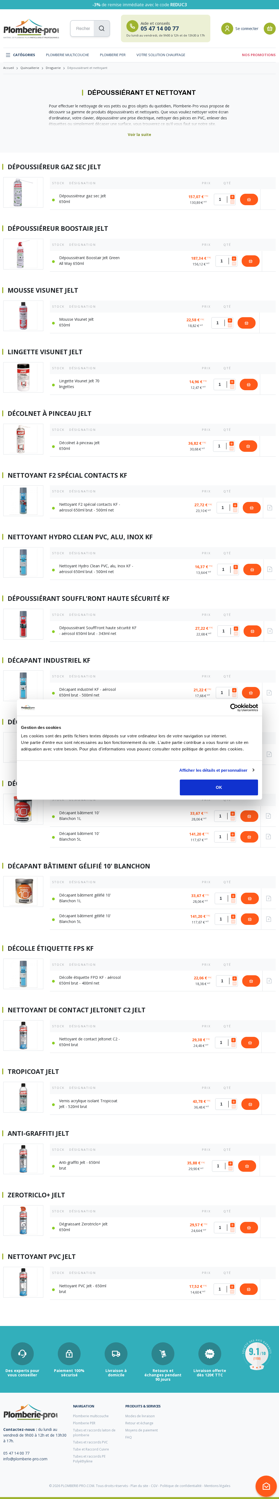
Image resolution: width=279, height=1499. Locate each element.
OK (219, 787)
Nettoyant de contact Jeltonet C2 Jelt (76, 1010)
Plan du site (139, 1485)
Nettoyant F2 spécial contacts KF (67, 475)
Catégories (24, 54)
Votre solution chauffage (161, 54)
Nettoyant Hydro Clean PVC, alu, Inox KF (80, 537)
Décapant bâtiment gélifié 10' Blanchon (79, 866)
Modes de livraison (140, 1416)
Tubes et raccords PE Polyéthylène (89, 1459)
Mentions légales (217, 1485)
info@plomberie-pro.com (25, 1458)
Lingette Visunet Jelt (45, 352)
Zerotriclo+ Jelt (36, 1195)
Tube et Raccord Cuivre (91, 1449)
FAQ (128, 1437)
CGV (154, 1485)
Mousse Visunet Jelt (43, 290)
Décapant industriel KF (49, 660)
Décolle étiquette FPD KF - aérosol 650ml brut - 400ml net (90, 980)
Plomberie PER (113, 54)
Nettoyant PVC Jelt (42, 1256)
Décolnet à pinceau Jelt (50, 413)
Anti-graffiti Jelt (38, 1133)
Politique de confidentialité (181, 1485)
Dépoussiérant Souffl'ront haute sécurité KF (89, 598)
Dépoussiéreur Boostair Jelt (58, 228)
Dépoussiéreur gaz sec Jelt (54, 167)
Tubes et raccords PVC (90, 1442)
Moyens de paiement (141, 1430)
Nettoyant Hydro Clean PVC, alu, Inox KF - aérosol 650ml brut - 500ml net (96, 568)
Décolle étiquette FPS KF (51, 948)
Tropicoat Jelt (33, 1071)
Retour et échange (139, 1423)
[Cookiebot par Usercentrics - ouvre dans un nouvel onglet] (234, 707)
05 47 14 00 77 (16, 1453)
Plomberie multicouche (67, 54)
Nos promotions (259, 54)
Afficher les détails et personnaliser (213, 770)
